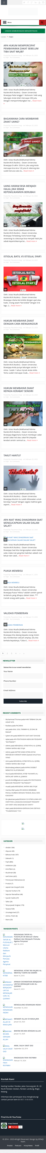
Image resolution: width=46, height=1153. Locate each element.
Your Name (8, 671)
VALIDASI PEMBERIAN (16, 613)
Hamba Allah (10, 790)
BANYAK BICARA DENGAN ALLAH (27, 1031)
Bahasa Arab (10, 855)
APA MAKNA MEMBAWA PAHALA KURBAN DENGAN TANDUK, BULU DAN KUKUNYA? (23, 793)
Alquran (8, 851)
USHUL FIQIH (10, 916)
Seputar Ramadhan (13, 894)
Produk (8, 883)
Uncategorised (11, 912)
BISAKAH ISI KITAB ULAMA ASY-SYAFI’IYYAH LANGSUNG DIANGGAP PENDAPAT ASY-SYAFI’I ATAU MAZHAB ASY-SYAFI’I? (24, 802)
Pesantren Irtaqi (16, 55)
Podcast (18, 1146)
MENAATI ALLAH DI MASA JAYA (26, 1019)
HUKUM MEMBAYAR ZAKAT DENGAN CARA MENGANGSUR (21, 322)
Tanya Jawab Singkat (13, 905)
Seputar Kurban (11, 891)
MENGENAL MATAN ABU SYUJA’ (26, 786)
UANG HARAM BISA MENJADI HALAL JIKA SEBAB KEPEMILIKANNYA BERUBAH (20, 189)
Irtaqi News (28, 1146)
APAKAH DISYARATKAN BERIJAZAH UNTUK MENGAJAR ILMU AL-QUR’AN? (28, 984)
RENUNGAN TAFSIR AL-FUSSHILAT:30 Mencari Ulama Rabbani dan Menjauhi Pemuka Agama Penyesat (27, 937)
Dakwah (8, 858)
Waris (8, 919)
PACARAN (19, 726)
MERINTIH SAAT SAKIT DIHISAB (28, 736)
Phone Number (10, 681)
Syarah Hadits (11, 898)
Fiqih (7, 57)
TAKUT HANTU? (12, 455)
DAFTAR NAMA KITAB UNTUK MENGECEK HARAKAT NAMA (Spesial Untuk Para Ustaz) (23, 755)
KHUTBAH (9, 869)
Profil (37, 1146)
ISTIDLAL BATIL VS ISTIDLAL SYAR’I (22, 256)
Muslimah (9, 873)
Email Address (9, 690)
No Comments (15, 57)
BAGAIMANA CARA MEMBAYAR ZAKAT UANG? (21, 120)
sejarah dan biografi (13, 887)
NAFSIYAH (9, 876)
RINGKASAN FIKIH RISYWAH (25, 1058)
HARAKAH (9, 865)
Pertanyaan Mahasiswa (14, 880)
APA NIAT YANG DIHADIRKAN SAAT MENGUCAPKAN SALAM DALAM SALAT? (23, 522)
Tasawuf (8, 909)
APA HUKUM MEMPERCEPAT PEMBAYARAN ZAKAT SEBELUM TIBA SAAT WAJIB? (21, 48)
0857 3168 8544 (26, 1099)
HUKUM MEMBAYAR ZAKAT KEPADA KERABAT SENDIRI (19, 390)
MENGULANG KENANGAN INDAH (27, 1005)
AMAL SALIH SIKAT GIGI (23, 1045)
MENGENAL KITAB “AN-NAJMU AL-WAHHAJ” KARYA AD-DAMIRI (28, 971)
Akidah (8, 847)
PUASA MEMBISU (13, 570)
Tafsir (7, 901)
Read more (28, 171)
